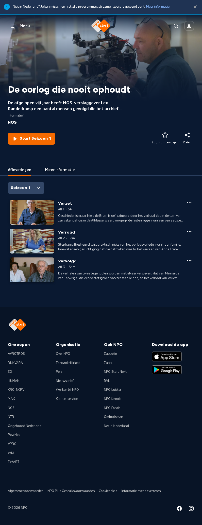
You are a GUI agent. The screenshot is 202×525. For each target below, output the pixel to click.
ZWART (13, 462)
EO (10, 371)
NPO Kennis (112, 399)
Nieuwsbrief (64, 381)
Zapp (108, 363)
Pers (59, 371)
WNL (11, 453)
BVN (107, 381)
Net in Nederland (116, 426)
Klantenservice (67, 399)
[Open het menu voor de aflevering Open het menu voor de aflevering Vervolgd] (189, 260)
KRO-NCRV (16, 389)
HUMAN (13, 381)
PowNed (14, 435)
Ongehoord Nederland (24, 426)
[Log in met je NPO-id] (189, 26)
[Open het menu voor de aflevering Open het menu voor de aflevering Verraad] (189, 232)
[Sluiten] (195, 7)
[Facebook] (179, 509)
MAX (11, 399)
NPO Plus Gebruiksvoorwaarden (71, 491)
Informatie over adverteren (141, 491)
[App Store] (167, 356)
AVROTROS (16, 354)
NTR (11, 417)
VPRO (12, 444)
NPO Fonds (112, 408)
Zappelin (110, 354)
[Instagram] (191, 509)
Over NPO (63, 354)
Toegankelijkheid (68, 363)
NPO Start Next (115, 371)
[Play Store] (167, 369)
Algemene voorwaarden (26, 491)
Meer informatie (157, 6)
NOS (11, 408)
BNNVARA (15, 363)
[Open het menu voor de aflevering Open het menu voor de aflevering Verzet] (189, 203)
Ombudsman (113, 417)
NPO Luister (112, 389)
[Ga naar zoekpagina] (176, 26)
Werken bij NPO (67, 389)
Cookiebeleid (108, 491)
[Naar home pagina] (101, 25)
